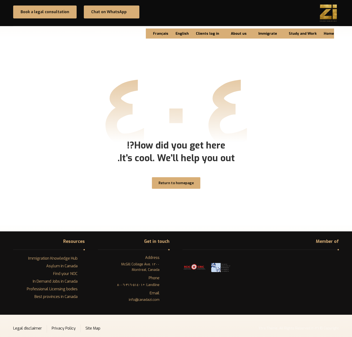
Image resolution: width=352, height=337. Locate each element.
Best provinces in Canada (56, 296)
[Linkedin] (17, 33)
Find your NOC (65, 273)
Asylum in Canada (62, 265)
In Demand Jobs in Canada (55, 281)
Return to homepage (176, 183)
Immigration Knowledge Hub (53, 258)
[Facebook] (25, 33)
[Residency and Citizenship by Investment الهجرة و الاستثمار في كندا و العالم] (328, 12)
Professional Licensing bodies (52, 288)
